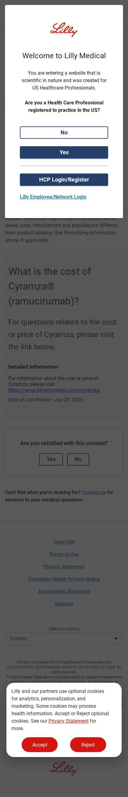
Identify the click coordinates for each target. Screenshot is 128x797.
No (64, 132)
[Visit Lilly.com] (64, 33)
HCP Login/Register (64, 179)
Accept (39, 745)
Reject (88, 745)
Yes (64, 152)
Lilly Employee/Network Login (53, 197)
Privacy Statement (68, 721)
